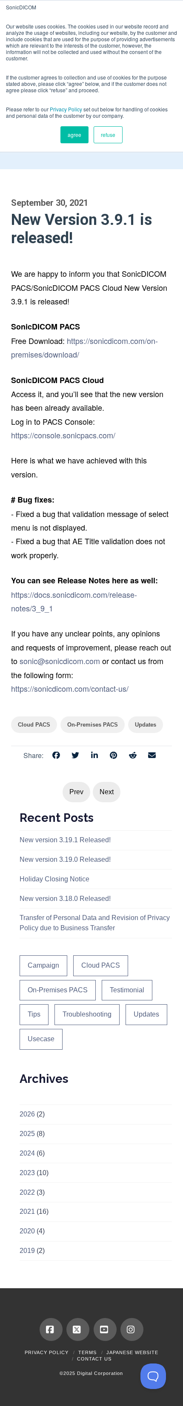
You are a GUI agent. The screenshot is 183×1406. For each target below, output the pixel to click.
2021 (27, 1211)
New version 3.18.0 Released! (65, 898)
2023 (27, 1172)
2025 (27, 1133)
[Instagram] (131, 1329)
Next (107, 791)
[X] (77, 1329)
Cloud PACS (100, 965)
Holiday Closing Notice (54, 879)
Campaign (43, 965)
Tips (34, 1014)
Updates (146, 1014)
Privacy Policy (66, 109)
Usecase (41, 1038)
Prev (76, 791)
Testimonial (127, 990)
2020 (27, 1231)
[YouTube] (105, 1329)
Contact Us (94, 1358)
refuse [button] (108, 134)
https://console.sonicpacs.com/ (63, 434)
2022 (27, 1192)
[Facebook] (51, 1329)
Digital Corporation (100, 1373)
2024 (27, 1153)
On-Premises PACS (58, 990)
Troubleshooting (87, 1014)
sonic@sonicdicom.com (60, 660)
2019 (27, 1250)
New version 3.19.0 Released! (65, 859)
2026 (27, 1114)
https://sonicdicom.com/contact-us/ (70, 688)
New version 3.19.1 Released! (65, 840)
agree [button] (74, 134)
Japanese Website (132, 1352)
